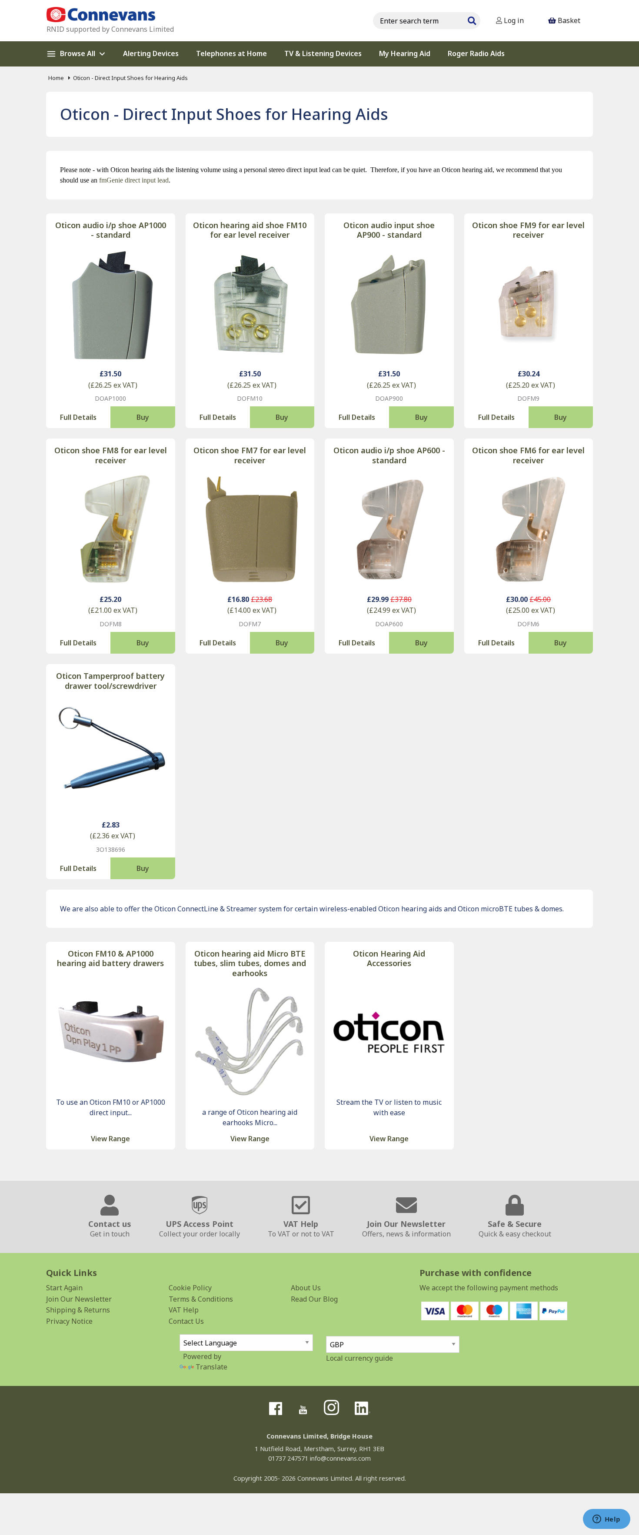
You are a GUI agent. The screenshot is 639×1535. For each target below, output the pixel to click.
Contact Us (186, 1321)
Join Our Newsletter (79, 1299)
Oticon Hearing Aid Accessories (389, 958)
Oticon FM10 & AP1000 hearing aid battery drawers (110, 958)
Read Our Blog (314, 1299)
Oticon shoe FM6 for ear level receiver (528, 455)
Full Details (78, 417)
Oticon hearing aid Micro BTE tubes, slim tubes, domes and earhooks (250, 963)
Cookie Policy (190, 1287)
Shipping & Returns (78, 1310)
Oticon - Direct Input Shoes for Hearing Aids (130, 78)
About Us (306, 1287)
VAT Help (184, 1310)
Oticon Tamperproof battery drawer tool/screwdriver (110, 681)
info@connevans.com (340, 1458)
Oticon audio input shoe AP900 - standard (389, 230)
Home (56, 78)
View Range (110, 1138)
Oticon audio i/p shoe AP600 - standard (389, 455)
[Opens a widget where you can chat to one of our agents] (606, 1520)
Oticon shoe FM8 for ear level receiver (110, 455)
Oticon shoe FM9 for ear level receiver (528, 230)
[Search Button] (471, 19)
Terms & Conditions (201, 1299)
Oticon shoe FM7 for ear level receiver (249, 455)
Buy (142, 417)
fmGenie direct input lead (134, 180)
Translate (211, 1367)
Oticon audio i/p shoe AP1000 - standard (110, 230)
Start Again (64, 1287)
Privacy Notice (69, 1321)
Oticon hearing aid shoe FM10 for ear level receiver (249, 230)
